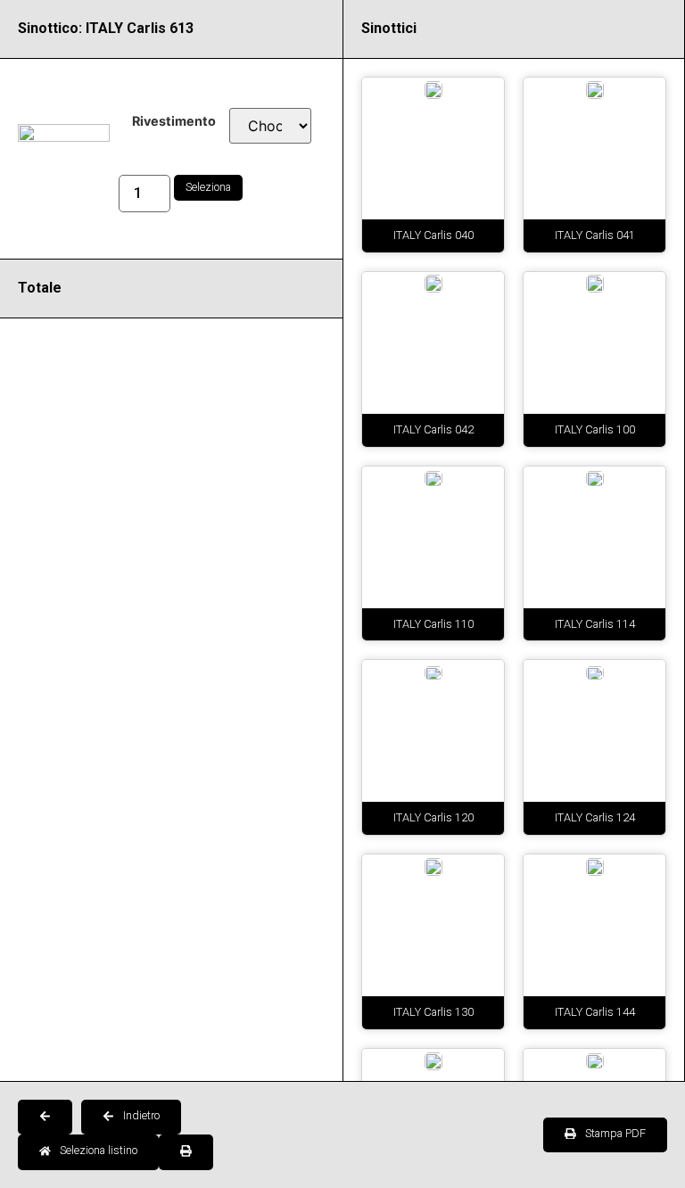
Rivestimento (174, 121)
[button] (45, 1117)
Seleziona (208, 187)
